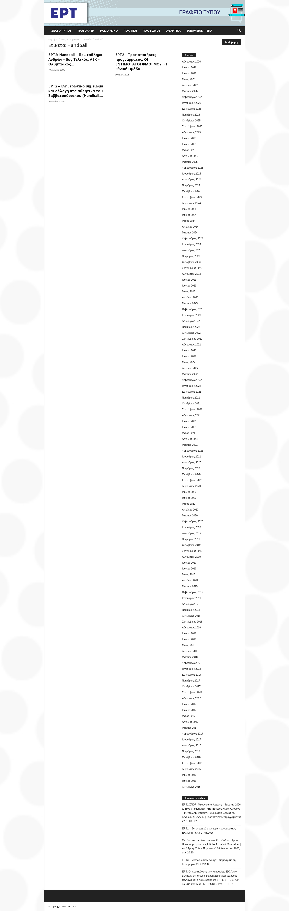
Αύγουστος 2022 (191, 344)
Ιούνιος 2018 (189, 639)
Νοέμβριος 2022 (191, 326)
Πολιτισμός (151, 30)
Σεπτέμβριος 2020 (192, 480)
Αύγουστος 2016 (191, 769)
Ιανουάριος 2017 (191, 739)
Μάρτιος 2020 (190, 515)
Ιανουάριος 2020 (191, 527)
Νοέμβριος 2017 (191, 680)
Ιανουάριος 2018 (191, 668)
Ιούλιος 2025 (189, 138)
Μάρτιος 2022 (190, 374)
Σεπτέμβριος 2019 (192, 550)
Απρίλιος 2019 (190, 580)
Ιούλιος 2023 (189, 279)
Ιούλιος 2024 (189, 209)
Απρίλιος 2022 (190, 368)
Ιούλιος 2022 (189, 350)
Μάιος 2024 (188, 220)
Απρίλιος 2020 (190, 509)
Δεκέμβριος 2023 (191, 250)
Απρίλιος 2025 (190, 155)
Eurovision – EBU (199, 30)
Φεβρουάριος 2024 (192, 238)
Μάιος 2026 (188, 79)
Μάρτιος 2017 (190, 727)
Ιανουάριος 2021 (191, 456)
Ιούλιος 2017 (189, 704)
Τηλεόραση (85, 30)
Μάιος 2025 (188, 150)
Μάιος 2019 (188, 574)
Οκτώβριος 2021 (191, 403)
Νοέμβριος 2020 (191, 468)
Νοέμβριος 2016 (191, 751)
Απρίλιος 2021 (190, 438)
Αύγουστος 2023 (191, 273)
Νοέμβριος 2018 (191, 609)
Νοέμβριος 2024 (191, 185)
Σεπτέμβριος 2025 (192, 126)
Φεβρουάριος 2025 (192, 167)
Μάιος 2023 (188, 291)
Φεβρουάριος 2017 (192, 733)
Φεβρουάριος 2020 (192, 521)
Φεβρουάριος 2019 (192, 592)
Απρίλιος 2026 (190, 85)
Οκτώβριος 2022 (191, 332)
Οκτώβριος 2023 (191, 262)
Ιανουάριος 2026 (191, 102)
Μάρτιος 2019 (190, 586)
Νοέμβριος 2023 (191, 256)
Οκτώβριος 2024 (191, 191)
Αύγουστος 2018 (191, 627)
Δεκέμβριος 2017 (191, 674)
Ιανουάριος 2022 (191, 385)
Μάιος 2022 (188, 362)
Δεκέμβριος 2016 (191, 745)
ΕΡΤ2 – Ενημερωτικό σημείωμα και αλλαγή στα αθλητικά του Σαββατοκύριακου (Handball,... (75, 91)
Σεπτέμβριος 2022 (192, 338)
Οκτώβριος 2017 (191, 686)
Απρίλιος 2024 (190, 226)
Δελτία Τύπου (61, 30)
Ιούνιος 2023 (189, 285)
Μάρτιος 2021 (190, 444)
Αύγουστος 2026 (191, 61)
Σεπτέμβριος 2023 (192, 267)
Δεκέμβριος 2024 (191, 179)
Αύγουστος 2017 (191, 698)
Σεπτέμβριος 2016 (192, 763)
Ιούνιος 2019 (189, 568)
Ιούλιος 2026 (189, 67)
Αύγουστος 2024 (191, 203)
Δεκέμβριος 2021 (191, 391)
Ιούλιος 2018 (189, 633)
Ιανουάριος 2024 (191, 244)
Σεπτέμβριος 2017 (192, 692)
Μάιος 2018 (188, 645)
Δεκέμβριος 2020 (191, 462)
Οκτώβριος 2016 (191, 757)
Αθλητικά (173, 30)
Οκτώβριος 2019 (191, 545)
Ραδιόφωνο (109, 30)
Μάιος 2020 (188, 503)
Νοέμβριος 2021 (191, 397)
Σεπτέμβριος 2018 (192, 621)
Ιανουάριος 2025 (191, 173)
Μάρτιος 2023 (190, 303)
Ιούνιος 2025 (189, 144)
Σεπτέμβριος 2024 (192, 197)
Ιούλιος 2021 (189, 421)
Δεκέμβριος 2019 (191, 533)
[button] (239, 30)
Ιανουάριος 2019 (191, 598)
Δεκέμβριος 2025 (191, 108)
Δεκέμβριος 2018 (191, 603)
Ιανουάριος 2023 (191, 315)
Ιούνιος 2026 (189, 73)
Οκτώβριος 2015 (191, 786)
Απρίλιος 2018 (190, 651)
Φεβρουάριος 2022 (192, 379)
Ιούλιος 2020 (189, 491)
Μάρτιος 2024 (190, 232)
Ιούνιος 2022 (189, 356)
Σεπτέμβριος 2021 (192, 409)
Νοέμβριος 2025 (191, 114)
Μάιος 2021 (188, 433)
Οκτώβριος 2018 (191, 615)
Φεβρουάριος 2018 (192, 662)
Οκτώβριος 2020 (191, 474)
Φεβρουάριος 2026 (192, 97)
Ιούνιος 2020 (189, 497)
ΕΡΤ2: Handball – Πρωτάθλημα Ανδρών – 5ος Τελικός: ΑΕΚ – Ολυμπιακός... (75, 59)
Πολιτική (130, 30)
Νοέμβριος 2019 (191, 539)
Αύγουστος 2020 (191, 486)
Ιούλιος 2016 (189, 774)
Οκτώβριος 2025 (191, 120)
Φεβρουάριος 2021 (192, 450)
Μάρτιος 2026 (190, 91)
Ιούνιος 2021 (189, 427)
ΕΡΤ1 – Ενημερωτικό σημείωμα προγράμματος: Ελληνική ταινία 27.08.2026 (209, 830)
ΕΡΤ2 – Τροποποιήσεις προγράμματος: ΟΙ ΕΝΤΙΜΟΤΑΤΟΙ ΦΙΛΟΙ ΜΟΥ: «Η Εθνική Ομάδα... (141, 61)
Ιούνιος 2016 (189, 780)
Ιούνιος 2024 (189, 214)
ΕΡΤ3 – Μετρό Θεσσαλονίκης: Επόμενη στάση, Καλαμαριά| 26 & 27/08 (209, 862)
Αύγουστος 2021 (191, 415)
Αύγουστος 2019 (191, 556)
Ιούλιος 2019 (189, 562)
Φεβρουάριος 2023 (192, 309)
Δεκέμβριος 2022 (191, 321)
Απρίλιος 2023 (190, 297)
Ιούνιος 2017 (189, 710)
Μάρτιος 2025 (190, 161)
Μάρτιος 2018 (190, 657)
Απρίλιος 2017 (190, 721)
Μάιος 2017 (188, 715)
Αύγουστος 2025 (191, 132)
